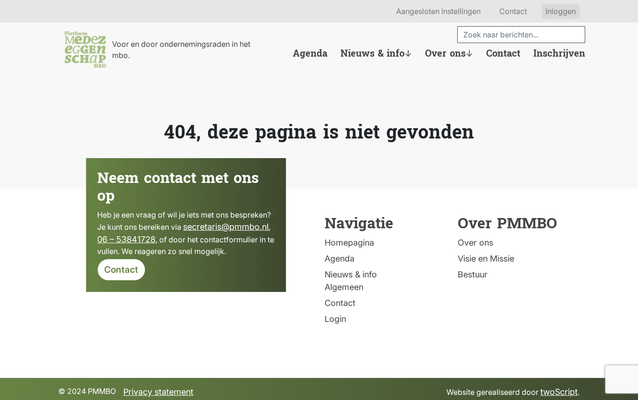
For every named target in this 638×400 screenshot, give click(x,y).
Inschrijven (559, 53)
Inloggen (561, 11)
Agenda (310, 53)
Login (335, 319)
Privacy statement (158, 392)
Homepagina (349, 242)
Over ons (445, 53)
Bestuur (473, 274)
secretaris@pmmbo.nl (226, 227)
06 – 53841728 (126, 239)
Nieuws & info (372, 53)
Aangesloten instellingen (438, 11)
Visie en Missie (486, 258)
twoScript (559, 392)
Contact (513, 11)
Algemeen (344, 287)
